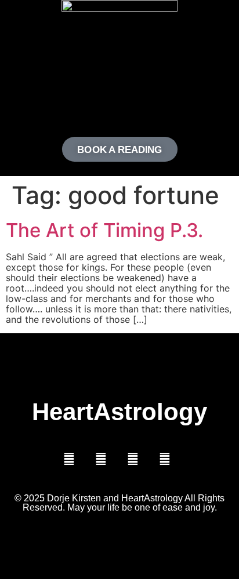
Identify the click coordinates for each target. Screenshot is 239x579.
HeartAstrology (119, 411)
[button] (119, 101)
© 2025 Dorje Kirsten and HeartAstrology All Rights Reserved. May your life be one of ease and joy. (119, 502)
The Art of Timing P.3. (104, 230)
